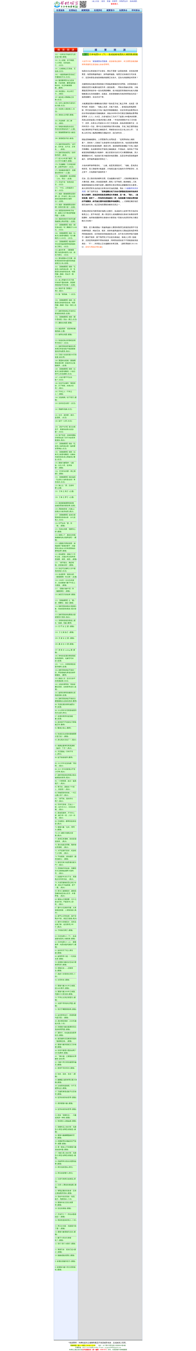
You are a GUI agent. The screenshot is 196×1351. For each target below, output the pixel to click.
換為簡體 (133, 1)
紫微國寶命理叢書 (100, 61)
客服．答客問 (112, 1)
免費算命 (123, 10)
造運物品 (73, 10)
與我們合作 (123, 1)
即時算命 (136, 10)
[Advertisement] (98, 30)
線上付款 (95, 1)
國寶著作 (111, 10)
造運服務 (60, 10)
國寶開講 (85, 10)
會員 (103, 1)
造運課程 (98, 10)
